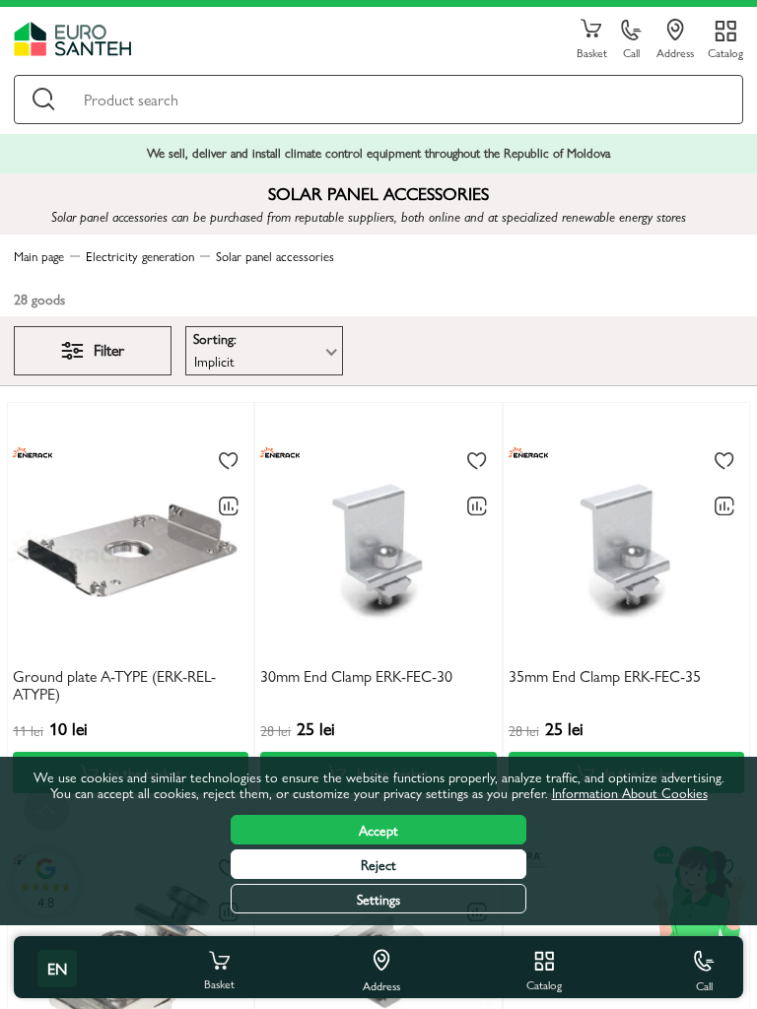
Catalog (725, 51)
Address (675, 51)
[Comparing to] (228, 506)
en (57, 968)
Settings (378, 898)
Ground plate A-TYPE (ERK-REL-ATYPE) (114, 686)
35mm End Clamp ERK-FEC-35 (605, 677)
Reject (378, 864)
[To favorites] (228, 462)
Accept (378, 830)
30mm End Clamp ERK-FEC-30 (356, 677)
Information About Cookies (630, 792)
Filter (109, 349)
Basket (592, 51)
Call (631, 51)
